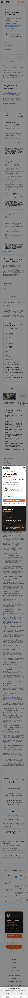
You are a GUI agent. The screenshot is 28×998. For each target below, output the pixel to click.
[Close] (24, 468)
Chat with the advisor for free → (14, 500)
